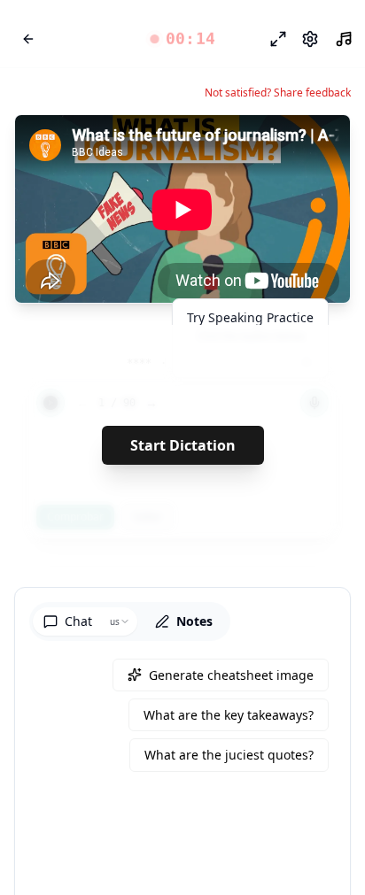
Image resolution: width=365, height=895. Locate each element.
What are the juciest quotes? (229, 754)
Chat (78, 621)
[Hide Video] (321, 143)
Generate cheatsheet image (231, 675)
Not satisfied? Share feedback (278, 93)
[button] (183, 39)
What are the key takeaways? (229, 714)
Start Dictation (183, 445)
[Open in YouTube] (272, 143)
